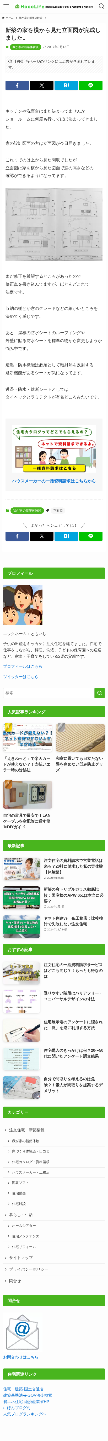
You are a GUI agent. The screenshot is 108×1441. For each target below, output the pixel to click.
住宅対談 (19, 1204)
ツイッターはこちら (21, 677)
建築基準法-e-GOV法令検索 (27, 1395)
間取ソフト (20, 1183)
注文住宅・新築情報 (27, 1130)
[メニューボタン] (6, 6)
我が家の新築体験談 (26, 47)
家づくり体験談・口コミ (31, 1151)
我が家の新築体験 (25, 1141)
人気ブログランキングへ (24, 1414)
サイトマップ (21, 1258)
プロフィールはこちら (22, 666)
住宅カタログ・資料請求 (31, 1162)
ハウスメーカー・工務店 (31, 1172)
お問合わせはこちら (21, 1357)
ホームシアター (24, 1226)
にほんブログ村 (17, 1408)
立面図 (58, 510)
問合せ (15, 1281)
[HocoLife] (53, 6)
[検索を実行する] (99, 693)
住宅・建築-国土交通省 (23, 1389)
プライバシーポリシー (28, 1269)
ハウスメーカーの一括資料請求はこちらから (54, 480)
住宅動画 (19, 1193)
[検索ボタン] (102, 6)
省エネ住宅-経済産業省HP (26, 1402)
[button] (17, 85)
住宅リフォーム (24, 1247)
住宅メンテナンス (25, 1236)
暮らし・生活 (21, 1215)
